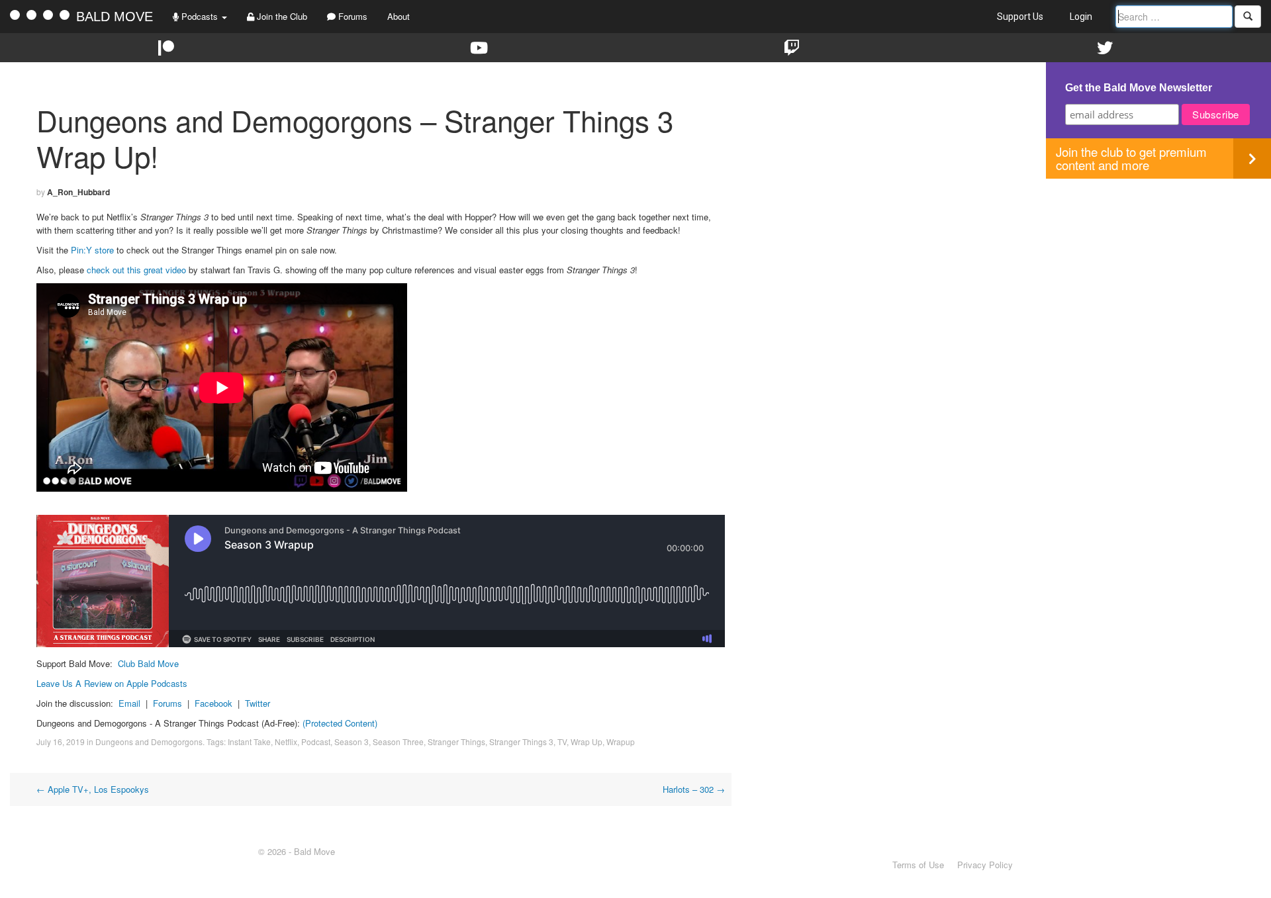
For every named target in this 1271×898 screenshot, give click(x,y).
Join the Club (280, 16)
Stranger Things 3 (521, 741)
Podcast (315, 741)
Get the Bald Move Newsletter (1138, 87)
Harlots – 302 (694, 789)
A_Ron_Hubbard (78, 192)
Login (1081, 16)
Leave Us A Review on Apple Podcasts (111, 683)
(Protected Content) (340, 723)
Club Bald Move (148, 663)
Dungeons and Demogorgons (149, 741)
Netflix (286, 741)
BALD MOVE (114, 16)
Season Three (398, 741)
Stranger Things (456, 741)
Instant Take (249, 741)
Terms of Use (918, 864)
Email (129, 703)
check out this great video (136, 269)
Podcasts (199, 16)
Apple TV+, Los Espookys (92, 789)
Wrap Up (586, 741)
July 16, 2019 (60, 741)
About (398, 16)
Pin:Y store (92, 250)
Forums (351, 16)
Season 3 (351, 741)
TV (562, 741)
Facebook (213, 703)
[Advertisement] (1158, 271)
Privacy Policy (985, 864)
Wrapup (620, 741)
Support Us (1020, 16)
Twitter (257, 703)
